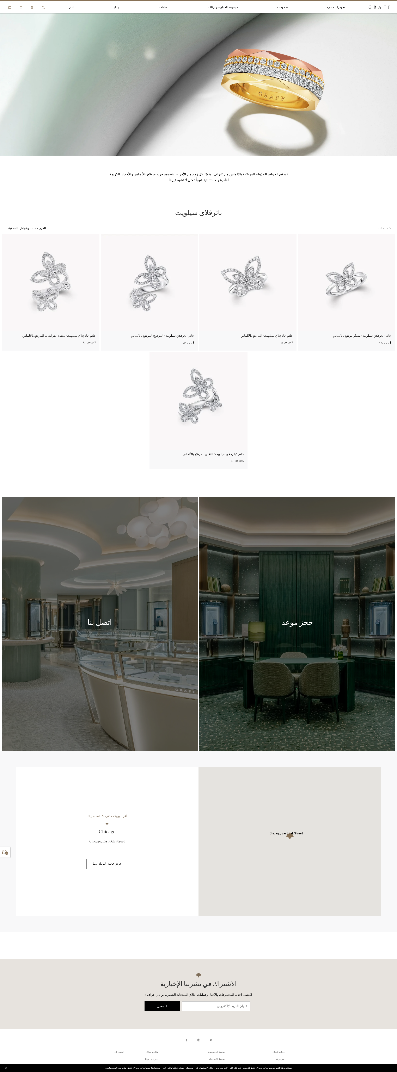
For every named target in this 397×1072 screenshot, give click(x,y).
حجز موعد (281, 1059)
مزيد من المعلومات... (115, 1068)
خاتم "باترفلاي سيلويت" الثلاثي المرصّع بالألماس (213, 454)
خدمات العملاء (279, 1052)
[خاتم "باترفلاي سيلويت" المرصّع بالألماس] (248, 282)
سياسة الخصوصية (216, 1052)
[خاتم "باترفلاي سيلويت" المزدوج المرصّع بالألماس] (149, 282)
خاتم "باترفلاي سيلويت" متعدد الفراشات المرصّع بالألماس (59, 336)
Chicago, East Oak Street (107, 841)
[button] (290, 836)
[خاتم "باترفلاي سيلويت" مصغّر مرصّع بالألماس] (346, 282)
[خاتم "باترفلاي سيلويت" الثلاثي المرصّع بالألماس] (198, 401)
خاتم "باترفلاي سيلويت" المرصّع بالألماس (266, 336)
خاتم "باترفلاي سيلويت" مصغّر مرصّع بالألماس (362, 336)
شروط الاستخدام (217, 1059)
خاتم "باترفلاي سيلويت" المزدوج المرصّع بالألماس (162, 336)
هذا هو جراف (152, 1052)
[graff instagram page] (198, 1040)
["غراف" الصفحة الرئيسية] (379, 7)
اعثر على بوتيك (151, 1059)
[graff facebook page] (186, 1040)
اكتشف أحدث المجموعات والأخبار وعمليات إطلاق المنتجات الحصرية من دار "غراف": (198, 995)
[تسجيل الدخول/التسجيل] (32, 7)
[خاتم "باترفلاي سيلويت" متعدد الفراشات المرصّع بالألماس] (50, 282)
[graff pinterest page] (210, 1040)
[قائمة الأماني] (20, 7)
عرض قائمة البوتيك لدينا (107, 864)
